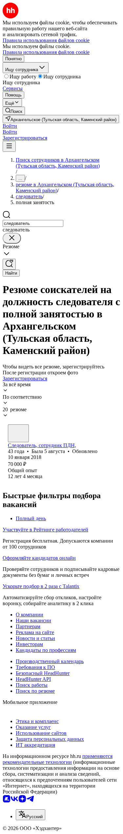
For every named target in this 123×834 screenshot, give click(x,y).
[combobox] (33, 223)
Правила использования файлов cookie (46, 52)
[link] (14, 111)
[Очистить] (12, 238)
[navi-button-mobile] (9, 146)
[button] (10, 126)
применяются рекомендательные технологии (58, 759)
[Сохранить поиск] (9, 264)
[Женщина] (18, 433)
